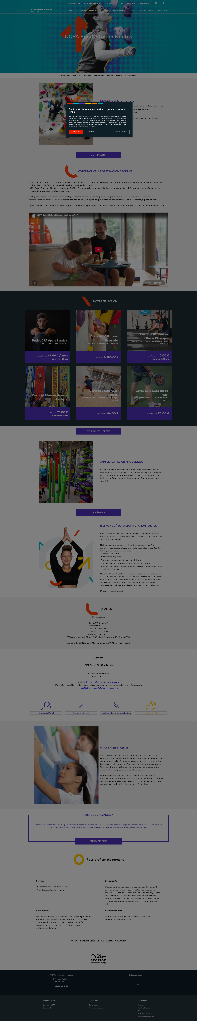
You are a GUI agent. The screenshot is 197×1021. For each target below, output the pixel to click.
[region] (99, 119)
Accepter (76, 131)
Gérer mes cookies (120, 131)
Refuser (91, 131)
